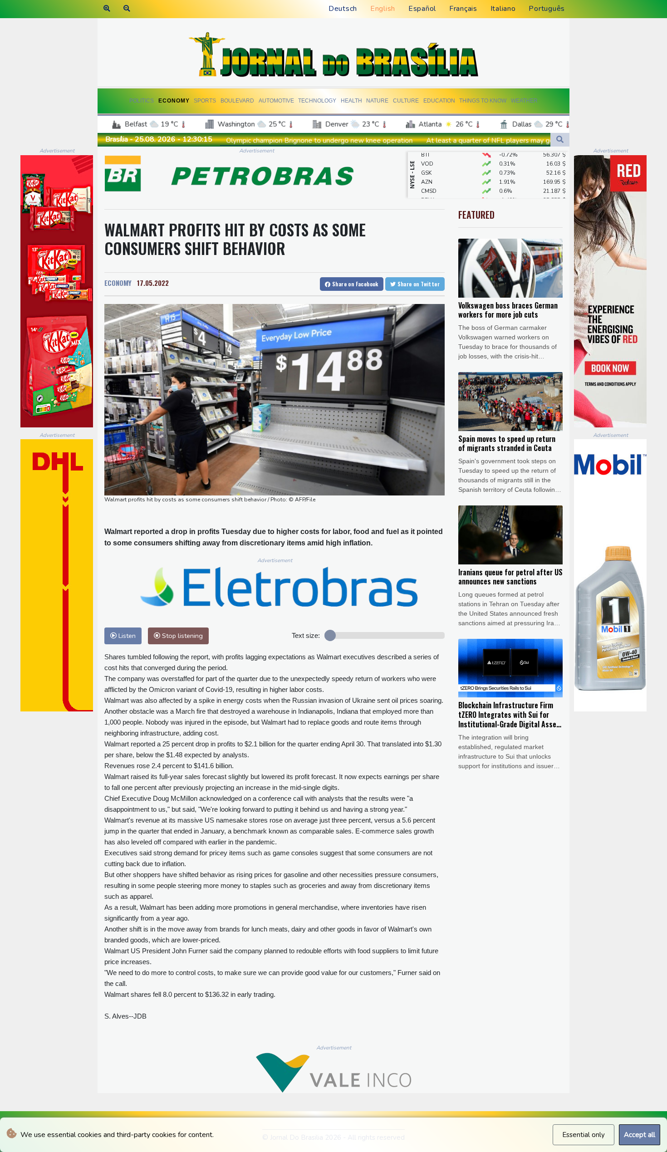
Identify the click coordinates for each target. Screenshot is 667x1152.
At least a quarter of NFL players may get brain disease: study (426, 140)
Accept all (639, 1134)
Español (422, 9)
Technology (317, 101)
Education (439, 101)
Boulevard (237, 101)
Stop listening (181, 635)
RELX (427, 185)
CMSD (428, 176)
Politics (141, 101)
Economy (174, 101)
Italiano (503, 9)
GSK (426, 158)
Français (463, 9)
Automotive (276, 101)
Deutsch (343, 9)
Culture (406, 101)
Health (351, 101)
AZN (426, 167)
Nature (377, 101)
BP (424, 194)
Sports (205, 101)
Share (354, 284)
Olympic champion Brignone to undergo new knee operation (223, 140)
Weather (524, 101)
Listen (126, 635)
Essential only (583, 1134)
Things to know (482, 101)
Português (547, 9)
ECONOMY (118, 283)
